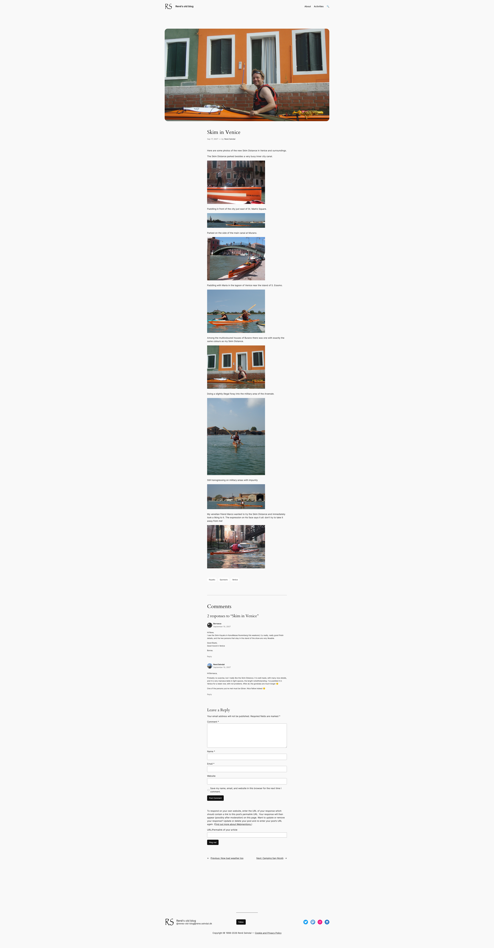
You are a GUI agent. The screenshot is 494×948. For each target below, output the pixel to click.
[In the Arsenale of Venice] (236, 474)
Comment (213, 721)
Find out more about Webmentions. (233, 824)
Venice (235, 580)
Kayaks (212, 580)
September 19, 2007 (222, 626)
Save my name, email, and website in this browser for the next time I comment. (245, 790)
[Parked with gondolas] (236, 203)
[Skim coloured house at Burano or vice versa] (236, 388)
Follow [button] (241, 922)
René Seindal (229, 139)
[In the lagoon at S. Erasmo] (236, 332)
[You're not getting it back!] (236, 567)
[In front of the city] (236, 227)
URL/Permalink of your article (222, 830)
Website (211, 776)
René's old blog (184, 6)
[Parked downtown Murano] (236, 279)
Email (210, 763)
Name (211, 751)
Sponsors (224, 580)
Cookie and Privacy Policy (268, 933)
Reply (209, 656)
